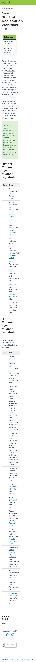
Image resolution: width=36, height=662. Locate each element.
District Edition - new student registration (9, 43)
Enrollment (13, 500)
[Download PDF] (4, 29)
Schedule (12, 303)
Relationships (14, 278)
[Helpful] (7, 635)
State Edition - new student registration (8, 50)
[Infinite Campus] (6, 1)
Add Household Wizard (13, 232)
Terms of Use (6, 659)
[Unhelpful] (12, 635)
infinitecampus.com (28, 659)
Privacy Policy (16, 659)
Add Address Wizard (12, 214)
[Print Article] (6, 29)
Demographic (14, 486)
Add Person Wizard (11, 196)
